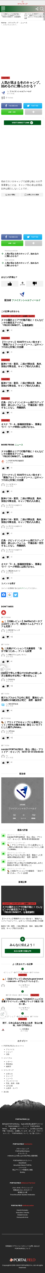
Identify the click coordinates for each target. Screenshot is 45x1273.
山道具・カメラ (28, 316)
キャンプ (9, 1076)
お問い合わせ (34, 1246)
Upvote (9, 284)
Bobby (22, 1172)
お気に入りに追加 (33, 195)
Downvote (34, 284)
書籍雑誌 (9, 1064)
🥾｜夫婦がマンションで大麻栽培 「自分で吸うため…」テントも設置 (21, 650)
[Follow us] (37, 9)
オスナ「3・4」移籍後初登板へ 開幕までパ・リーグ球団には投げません (21, 425)
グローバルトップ (22, 1149)
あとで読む (11, 195)
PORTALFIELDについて (20, 1133)
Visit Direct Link (20, 122)
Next (44, 16)
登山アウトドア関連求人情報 (22, 1170)
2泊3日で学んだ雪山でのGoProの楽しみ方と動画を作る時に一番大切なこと (21, 674)
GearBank (22, 1163)
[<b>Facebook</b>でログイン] (3, 594)
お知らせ (9, 1074)
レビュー (9, 1052)
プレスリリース (12, 1081)
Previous (1, 16)
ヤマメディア (23, 4)
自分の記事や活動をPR (22, 951)
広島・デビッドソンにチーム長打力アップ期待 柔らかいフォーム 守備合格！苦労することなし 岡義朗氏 (22, 405)
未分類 (6, 1092)
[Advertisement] (22, 49)
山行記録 (9, 1086)
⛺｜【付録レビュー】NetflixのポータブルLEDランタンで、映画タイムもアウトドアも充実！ (22, 624)
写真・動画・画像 (12, 1083)
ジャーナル (8, 1058)
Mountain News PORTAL (23, 1165)
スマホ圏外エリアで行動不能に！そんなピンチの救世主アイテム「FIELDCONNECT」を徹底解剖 (11, 15)
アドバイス (10, 1049)
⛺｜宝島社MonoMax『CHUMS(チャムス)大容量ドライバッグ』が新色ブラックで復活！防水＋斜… (22, 1001)
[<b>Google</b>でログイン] (9, 594)
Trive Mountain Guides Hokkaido (22, 1195)
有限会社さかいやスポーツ (22, 1190)
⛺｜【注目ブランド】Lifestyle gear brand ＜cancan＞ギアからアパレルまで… (22, 980)
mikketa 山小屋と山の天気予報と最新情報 (23, 1156)
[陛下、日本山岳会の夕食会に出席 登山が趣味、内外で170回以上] (22, 1014)
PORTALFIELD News (22, 1151)
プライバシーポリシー (20, 1246)
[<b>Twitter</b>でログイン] (15, 594)
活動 (7, 1054)
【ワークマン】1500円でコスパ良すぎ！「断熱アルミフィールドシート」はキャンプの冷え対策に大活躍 (34, 16)
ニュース (5, 316)
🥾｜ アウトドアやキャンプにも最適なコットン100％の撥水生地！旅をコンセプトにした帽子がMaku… (22, 725)
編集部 (8, 1066)
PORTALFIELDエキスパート (14, 1046)
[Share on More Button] (33, 112)
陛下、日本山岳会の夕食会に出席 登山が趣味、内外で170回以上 (22, 1024)
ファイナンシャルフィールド (23, 808)
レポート (9, 1062)
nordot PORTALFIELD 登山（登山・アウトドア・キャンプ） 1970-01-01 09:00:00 (22, 750)
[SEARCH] (42, 9)
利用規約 (9, 1246)
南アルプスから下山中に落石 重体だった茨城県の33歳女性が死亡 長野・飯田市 (22, 699)
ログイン (23, 588)
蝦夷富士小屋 (22, 1192)
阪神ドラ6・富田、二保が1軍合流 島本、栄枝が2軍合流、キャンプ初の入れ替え (22, 365)
